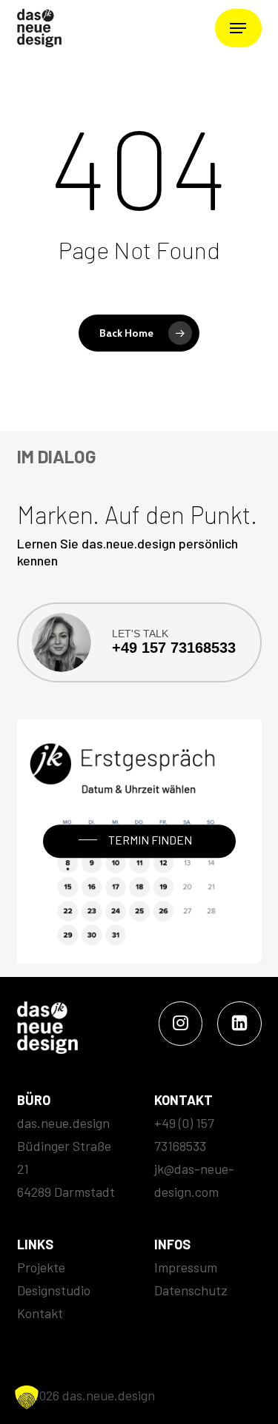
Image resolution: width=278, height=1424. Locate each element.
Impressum (185, 1267)
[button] (238, 28)
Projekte (41, 1267)
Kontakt (40, 1313)
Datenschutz (191, 1290)
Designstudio (53, 1290)
